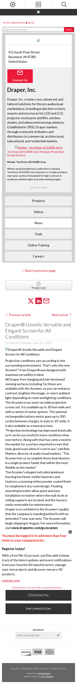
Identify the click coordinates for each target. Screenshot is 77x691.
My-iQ (31, 22)
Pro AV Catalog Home (14, 22)
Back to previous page (40, 270)
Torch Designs (47, 676)
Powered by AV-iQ (53, 587)
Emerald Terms (19, 587)
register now (11, 580)
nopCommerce (44, 673)
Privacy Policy (35, 587)
